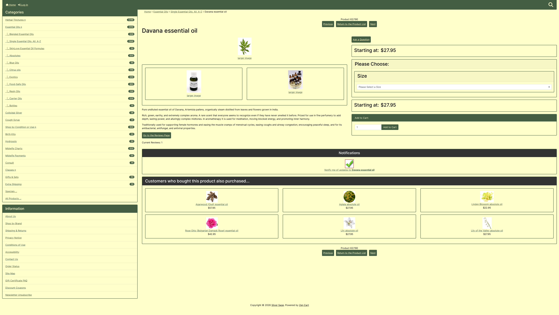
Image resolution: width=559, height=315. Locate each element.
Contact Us (11, 259)
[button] (550, 4)
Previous (328, 24)
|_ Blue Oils (69, 62)
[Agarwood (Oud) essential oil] (212, 196)
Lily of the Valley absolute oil (487, 230)
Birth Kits (69, 134)
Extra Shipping (69, 184)
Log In (24, 4)
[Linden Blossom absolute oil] (487, 196)
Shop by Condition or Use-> (69, 127)
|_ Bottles (69, 105)
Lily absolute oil (349, 230)
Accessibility (12, 252)
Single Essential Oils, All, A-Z (186, 11)
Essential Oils (160, 11)
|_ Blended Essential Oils (69, 34)
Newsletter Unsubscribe (18, 294)
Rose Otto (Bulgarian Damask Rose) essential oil (211, 230)
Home (12, 4)
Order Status (12, 266)
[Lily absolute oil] (349, 222)
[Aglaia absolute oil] (349, 196)
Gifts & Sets (69, 177)
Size (362, 76)
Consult (69, 162)
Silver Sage (277, 305)
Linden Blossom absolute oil (487, 204)
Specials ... (11, 191)
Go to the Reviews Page (156, 135)
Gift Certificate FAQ (16, 280)
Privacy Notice (13, 237)
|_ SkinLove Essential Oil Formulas (69, 48)
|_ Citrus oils (69, 69)
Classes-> (10, 169)
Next (373, 24)
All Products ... (13, 198)
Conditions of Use (15, 244)
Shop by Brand (13, 223)
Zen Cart (304, 305)
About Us (10, 216)
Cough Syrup (69, 119)
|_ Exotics (69, 77)
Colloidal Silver (69, 112)
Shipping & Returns (15, 230)
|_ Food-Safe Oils (69, 84)
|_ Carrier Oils (69, 98)
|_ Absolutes (69, 55)
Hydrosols (69, 141)
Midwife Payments (69, 155)
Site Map (10, 273)
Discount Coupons (15, 287)
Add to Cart (390, 127)
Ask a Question (361, 39)
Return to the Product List (351, 24)
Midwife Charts (69, 148)
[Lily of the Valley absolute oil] (487, 222)
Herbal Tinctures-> (69, 19)
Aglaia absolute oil (349, 204)
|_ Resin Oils (69, 91)
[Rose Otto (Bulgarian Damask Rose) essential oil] (212, 222)
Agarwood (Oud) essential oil (212, 204)
